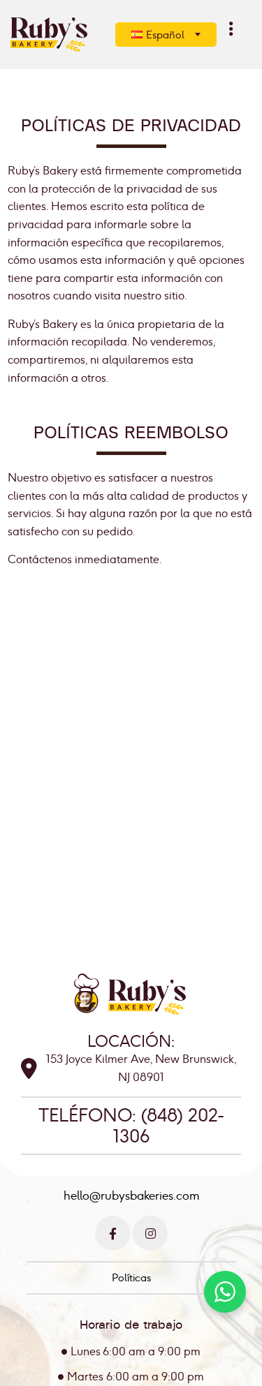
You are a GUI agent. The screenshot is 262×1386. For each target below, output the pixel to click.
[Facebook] (112, 1233)
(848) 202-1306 (168, 1125)
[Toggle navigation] (231, 28)
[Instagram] (150, 1233)
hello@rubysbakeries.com (131, 1195)
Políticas (131, 1277)
